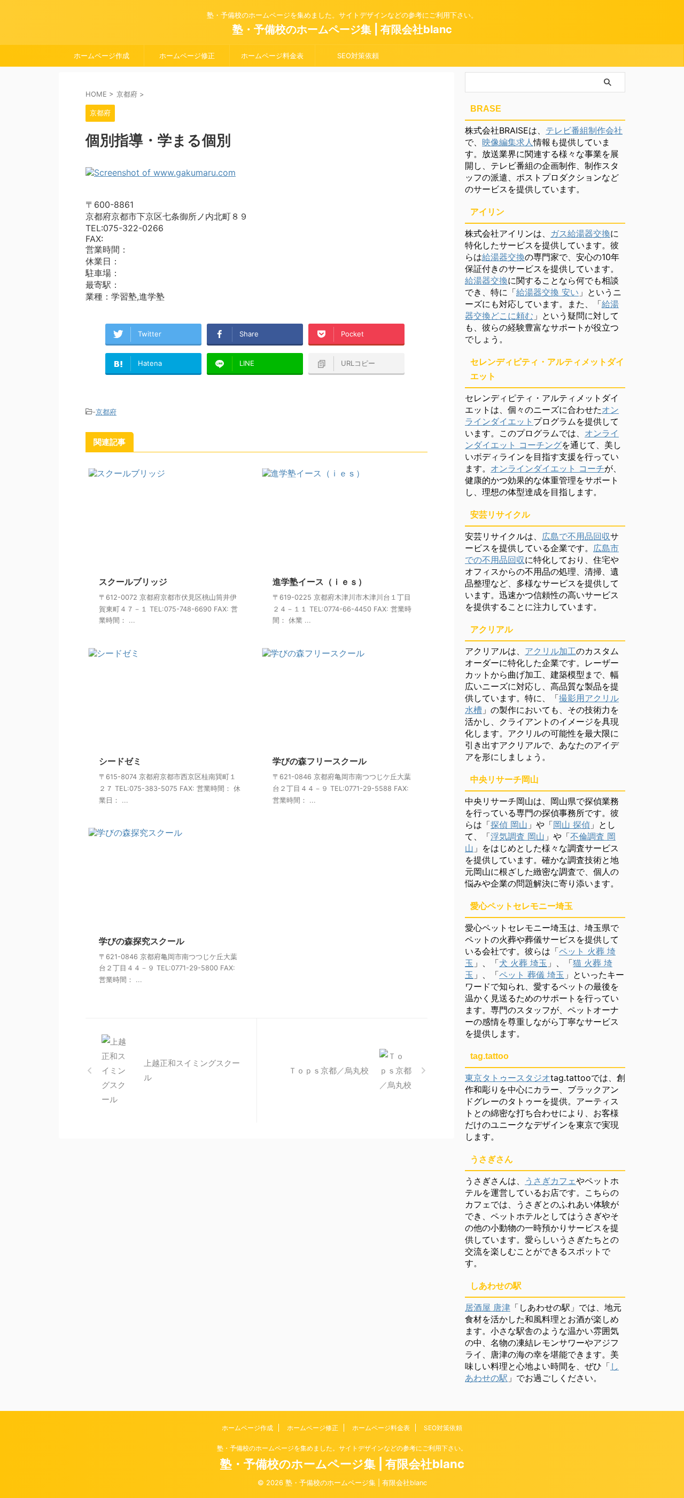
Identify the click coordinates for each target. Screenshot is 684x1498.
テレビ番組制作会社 (584, 130)
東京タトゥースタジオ (507, 1077)
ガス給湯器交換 (580, 233)
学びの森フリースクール (320, 761)
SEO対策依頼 (358, 55)
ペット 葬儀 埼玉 (531, 974)
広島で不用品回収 (576, 536)
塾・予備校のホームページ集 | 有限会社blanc (342, 29)
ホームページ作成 (101, 55)
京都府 (106, 411)
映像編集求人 (507, 142)
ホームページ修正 (187, 55)
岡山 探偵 (571, 824)
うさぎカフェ (550, 1180)
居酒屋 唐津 (487, 1307)
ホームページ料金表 (272, 55)
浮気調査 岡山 (518, 836)
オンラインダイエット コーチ (547, 468)
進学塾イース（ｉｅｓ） (320, 581)
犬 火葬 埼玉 (523, 963)
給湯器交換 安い (547, 292)
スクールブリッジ (133, 581)
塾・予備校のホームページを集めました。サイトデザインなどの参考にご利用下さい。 (342, 1448)
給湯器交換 (503, 257)
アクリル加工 (550, 651)
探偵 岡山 (509, 824)
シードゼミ (120, 761)
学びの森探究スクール (141, 941)
